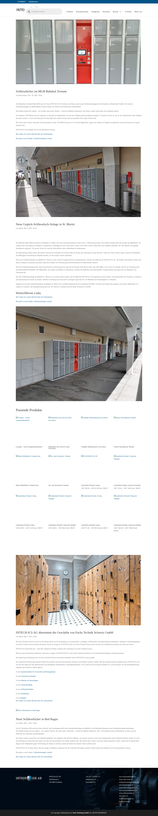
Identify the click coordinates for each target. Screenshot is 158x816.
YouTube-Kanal (124, 801)
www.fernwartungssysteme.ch (128, 782)
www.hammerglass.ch (126, 785)
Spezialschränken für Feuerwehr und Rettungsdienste (38, 672)
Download (106, 12)
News (40, 95)
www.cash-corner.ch (125, 779)
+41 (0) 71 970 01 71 (93, 777)
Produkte (70, 12)
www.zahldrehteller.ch (126, 799)
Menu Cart (138, 12)
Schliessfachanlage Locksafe (43, 752)
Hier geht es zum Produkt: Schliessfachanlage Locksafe (34, 138)
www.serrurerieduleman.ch (128, 790)
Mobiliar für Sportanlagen (29, 680)
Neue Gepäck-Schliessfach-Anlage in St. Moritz (45, 224)
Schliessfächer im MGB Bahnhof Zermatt (41, 91)
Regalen (23, 698)
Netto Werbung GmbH (81, 813)
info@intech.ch (91, 779)
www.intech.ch (90, 782)
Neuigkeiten (95, 12)
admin (21, 228)
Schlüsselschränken (27, 689)
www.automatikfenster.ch (127, 777)
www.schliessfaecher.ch (126, 793)
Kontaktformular (82, 12)
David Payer (23, 95)
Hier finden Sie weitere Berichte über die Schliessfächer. (34, 134)
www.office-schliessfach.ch (128, 788)
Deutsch (115, 12)
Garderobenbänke (26, 685)
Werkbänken (25, 694)
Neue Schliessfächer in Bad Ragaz (37, 719)
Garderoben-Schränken (28, 676)
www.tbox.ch (123, 796)
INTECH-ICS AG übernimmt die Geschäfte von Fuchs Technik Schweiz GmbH (64, 632)
